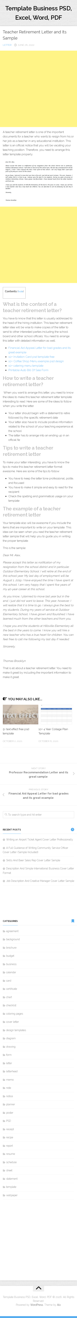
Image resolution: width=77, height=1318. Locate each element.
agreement (12, 931)
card (8, 980)
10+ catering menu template (25, 365)
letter (7, 45)
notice (9, 1096)
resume (10, 1153)
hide (20, 291)
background (13, 939)
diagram (11, 1038)
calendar (11, 972)
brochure (11, 947)
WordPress (36, 1304)
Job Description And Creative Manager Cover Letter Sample (40, 880)
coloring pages (14, 1013)
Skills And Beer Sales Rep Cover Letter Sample (33, 860)
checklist (11, 1005)
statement (12, 1178)
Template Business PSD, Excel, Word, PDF (38, 13)
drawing (11, 1046)
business (11, 964)
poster (9, 1112)
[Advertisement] (38, 89)
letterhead (12, 1071)
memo (10, 1079)
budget (10, 955)
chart (9, 997)
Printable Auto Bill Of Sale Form (28, 370)
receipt (10, 1129)
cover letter (12, 1021)
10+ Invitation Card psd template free (31, 356)
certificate (11, 988)
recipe (9, 1137)
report (9, 1145)
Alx (59, 1304)
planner (10, 1104)
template (11, 1186)
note (8, 1087)
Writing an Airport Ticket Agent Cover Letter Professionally (39, 839)
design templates (16, 1030)
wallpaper (12, 1195)
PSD (8, 1120)
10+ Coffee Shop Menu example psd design (36, 361)
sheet (9, 1170)
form (9, 1054)
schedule (11, 1162)
